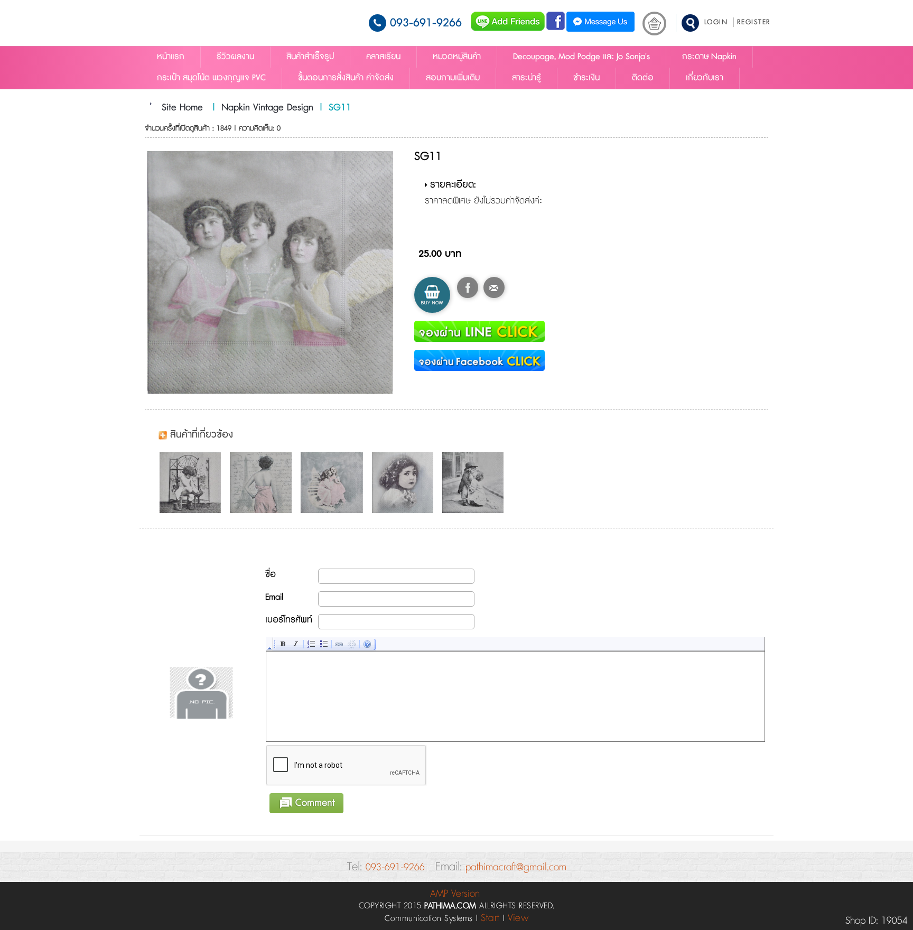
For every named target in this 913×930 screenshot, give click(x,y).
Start (490, 918)
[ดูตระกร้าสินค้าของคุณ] (654, 23)
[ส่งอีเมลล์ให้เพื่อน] (494, 287)
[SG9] (263, 482)
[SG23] (193, 482)
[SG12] (334, 482)
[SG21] (405, 482)
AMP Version (455, 894)
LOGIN (716, 22)
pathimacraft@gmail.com (515, 867)
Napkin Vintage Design (267, 108)
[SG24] (475, 482)
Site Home (182, 108)
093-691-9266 (426, 23)
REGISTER (754, 22)
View (518, 918)
